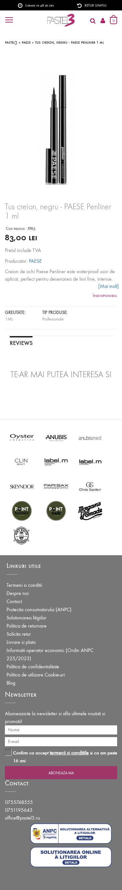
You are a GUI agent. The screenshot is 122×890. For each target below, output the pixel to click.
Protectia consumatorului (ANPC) (39, 609)
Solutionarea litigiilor (27, 618)
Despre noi (18, 593)
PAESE (35, 261)
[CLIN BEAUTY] (22, 461)
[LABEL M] (56, 461)
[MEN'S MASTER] (22, 534)
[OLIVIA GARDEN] (90, 486)
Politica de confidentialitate (33, 666)
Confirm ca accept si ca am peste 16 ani (65, 756)
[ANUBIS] (56, 437)
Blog (11, 683)
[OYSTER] (22, 437)
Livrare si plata (21, 642)
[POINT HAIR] (56, 510)
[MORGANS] (90, 510)
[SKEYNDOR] (22, 486)
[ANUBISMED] (90, 437)
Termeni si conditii (24, 585)
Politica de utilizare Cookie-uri (36, 675)
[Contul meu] (103, 21)
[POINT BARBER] (22, 510)
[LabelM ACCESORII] (90, 461)
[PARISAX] (56, 486)
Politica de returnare (27, 626)
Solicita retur (19, 634)
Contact (14, 601)
